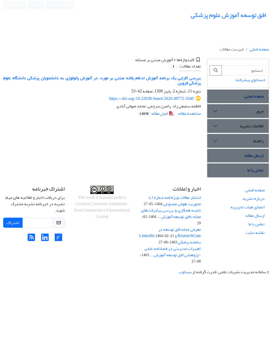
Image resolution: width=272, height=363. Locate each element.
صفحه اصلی (259, 49)
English (12, 5)
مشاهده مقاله (189, 113)
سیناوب (185, 272)
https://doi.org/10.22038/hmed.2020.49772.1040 (151, 99)
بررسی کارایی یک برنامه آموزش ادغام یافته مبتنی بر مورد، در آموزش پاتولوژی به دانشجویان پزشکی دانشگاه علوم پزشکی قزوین (102, 80)
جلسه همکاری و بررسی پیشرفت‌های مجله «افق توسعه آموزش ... (171, 213)
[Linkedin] (45, 239)
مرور (260, 111)
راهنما (258, 141)
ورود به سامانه (59, 5)
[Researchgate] (58, 239)
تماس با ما (255, 170)
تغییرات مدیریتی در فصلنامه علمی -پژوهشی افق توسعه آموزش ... (172, 251)
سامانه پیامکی (189, 242)
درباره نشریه (254, 198)
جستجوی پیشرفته (250, 80)
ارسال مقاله (254, 155)
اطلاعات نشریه (252, 126)
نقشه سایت (255, 233)
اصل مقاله (154, 113)
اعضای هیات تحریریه (248, 207)
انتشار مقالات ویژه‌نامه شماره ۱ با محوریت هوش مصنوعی (174, 200)
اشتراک (13, 223)
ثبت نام (36, 5)
